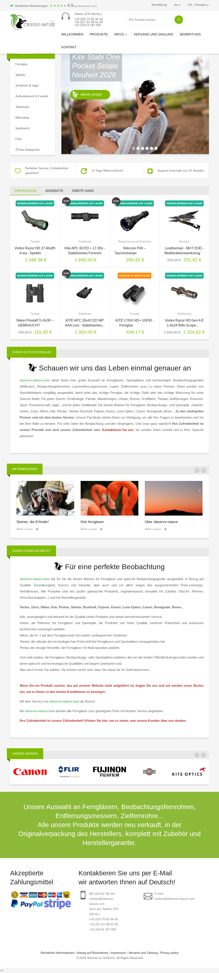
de (176, 4)
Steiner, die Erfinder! (32, 522)
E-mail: (174, 896)
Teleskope (22, 107)
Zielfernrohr (184, 313)
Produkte (99, 34)
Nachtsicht (22, 128)
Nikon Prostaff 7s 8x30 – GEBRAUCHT (34, 323)
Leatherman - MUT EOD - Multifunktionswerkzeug (184, 250)
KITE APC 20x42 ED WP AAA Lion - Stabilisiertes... (84, 323)
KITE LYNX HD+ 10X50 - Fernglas (134, 323)
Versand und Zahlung (153, 34)
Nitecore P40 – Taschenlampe (134, 250)
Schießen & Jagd (26, 85)
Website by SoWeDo (101, 958)
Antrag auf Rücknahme (92, 952)
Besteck (184, 241)
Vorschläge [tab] (25, 191)
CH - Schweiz (197, 4)
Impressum (118, 952)
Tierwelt (35, 241)
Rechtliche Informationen (57, 952)
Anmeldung (159, 4)
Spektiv (20, 74)
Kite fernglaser (92, 522)
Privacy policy (169, 952)
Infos (119, 34)
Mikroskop (22, 117)
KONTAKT (68, 47)
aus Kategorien (29, 149)
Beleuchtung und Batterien (134, 241)
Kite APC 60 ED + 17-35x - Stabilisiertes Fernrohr (85, 250)
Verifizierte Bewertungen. (55, 5)
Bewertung (190, 34)
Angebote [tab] (54, 191)
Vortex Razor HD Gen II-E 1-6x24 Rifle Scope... (184, 323)
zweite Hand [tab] (83, 191)
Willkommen (72, 34)
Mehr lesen (91, 121)
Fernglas (21, 64)
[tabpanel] (135, 100)
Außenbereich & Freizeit (31, 96)
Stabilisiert (84, 241)
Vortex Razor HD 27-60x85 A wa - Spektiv (35, 250)
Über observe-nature (161, 522)
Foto (18, 139)
